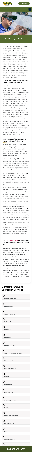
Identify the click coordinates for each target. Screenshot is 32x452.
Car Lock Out (7, 329)
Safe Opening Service (9, 439)
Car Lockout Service (9, 345)
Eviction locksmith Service (11, 361)
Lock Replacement (9, 384)
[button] (30, 9)
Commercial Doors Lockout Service (13, 353)
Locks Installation (8, 392)
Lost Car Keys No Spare (10, 400)
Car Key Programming (9, 314)
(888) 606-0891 (12, 241)
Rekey (5, 431)
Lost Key (6, 408)
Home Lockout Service (10, 368)
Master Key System (9, 423)
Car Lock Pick (7, 337)
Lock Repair (7, 376)
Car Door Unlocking (9, 306)
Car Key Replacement (9, 322)
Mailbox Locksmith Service (11, 415)
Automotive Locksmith (10, 298)
